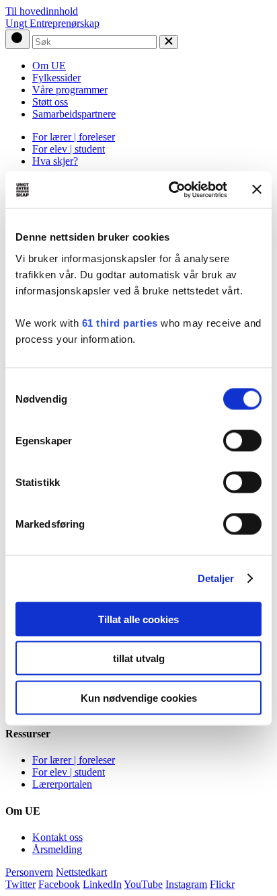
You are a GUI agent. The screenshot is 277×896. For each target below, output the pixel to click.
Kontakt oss (57, 837)
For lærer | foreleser (73, 136)
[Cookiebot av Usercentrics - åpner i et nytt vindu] (171, 189)
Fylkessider (56, 77)
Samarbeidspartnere (74, 114)
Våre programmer (70, 89)
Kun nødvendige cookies (139, 697)
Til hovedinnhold (41, 11)
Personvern (29, 872)
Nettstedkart (81, 872)
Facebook (59, 884)
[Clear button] (168, 42)
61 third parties (120, 322)
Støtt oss (50, 102)
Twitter (20, 884)
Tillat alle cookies (138, 618)
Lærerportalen (62, 784)
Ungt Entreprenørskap (52, 23)
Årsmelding (57, 849)
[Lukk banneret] (257, 189)
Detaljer (216, 578)
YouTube (143, 884)
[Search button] (17, 39)
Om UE (49, 65)
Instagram (186, 884)
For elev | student (68, 149)
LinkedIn (102, 884)
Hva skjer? (55, 161)
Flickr (222, 884)
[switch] (242, 440)
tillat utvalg (139, 658)
